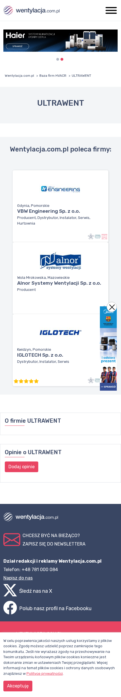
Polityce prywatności (44, 673)
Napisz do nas (18, 578)
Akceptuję (18, 686)
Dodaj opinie (21, 466)
